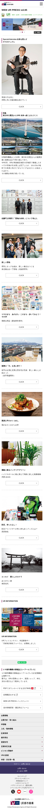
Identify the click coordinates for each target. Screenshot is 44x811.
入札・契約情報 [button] (7, 729)
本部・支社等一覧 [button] (8, 760)
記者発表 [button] (4, 733)
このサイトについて (22, 783)
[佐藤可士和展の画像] (24, 32)
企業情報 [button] (4, 715)
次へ (40, 24)
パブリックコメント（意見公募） (22, 785)
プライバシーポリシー (22, 778)
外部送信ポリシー (22, 781)
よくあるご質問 (22, 771)
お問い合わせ (22, 768)
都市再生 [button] (4, 737)
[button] (41, 3)
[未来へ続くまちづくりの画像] (20, 32)
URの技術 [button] (5, 755)
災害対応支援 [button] (6, 746)
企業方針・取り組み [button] (8, 720)
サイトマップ (22, 776)
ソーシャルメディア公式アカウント (22, 788)
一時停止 (38, 32)
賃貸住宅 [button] (4, 742)
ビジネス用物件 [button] (7, 751)
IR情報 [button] (3, 724)
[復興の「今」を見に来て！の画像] (22, 32)
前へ (4, 24)
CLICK (21, 107)
